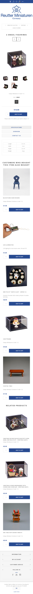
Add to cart (18, 114)
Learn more (16, 591)
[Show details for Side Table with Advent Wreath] (16, 516)
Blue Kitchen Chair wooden (11, 198)
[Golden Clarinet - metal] (14, 39)
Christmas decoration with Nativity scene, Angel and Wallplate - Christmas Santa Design (16, 440)
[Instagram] (20, 575)
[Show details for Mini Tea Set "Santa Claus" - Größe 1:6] (16, 276)
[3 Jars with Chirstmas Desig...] (18, 39)
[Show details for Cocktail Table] (16, 370)
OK (16, 588)
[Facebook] (12, 575)
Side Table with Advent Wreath (12, 532)
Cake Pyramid (7, 339)
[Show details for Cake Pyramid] (16, 323)
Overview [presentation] (16, 131)
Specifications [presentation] (16, 127)
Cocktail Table (7, 386)
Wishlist (16, 1)
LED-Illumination (8, 245)
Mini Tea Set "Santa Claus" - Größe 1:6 (14, 292)
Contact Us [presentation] (16, 135)
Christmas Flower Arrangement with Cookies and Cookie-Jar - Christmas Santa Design (15, 487)
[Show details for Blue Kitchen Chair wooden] (16, 182)
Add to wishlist (16, 102)
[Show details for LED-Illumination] (16, 229)
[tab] (16, 127)
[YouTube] (16, 575)
